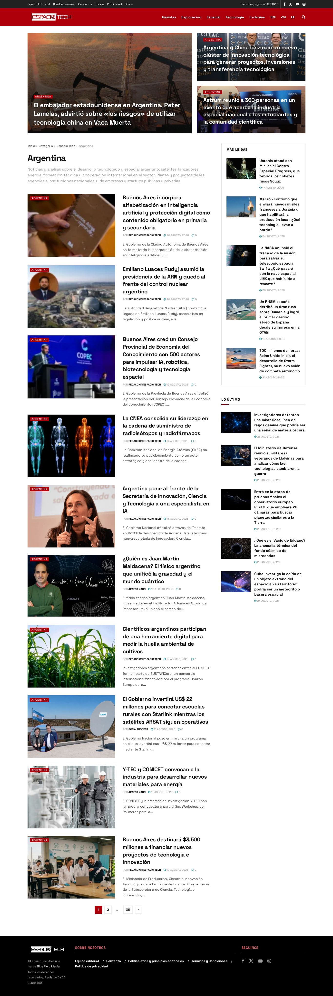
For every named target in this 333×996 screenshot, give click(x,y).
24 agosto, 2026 (88, 132)
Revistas (169, 17)
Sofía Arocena (138, 729)
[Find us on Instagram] (304, 4)
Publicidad (114, 4)
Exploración (191, 17)
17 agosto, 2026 (273, 187)
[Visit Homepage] (52, 17)
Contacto (85, 4)
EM (273, 17)
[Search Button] (303, 17)
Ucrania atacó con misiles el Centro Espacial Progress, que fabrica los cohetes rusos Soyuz (279, 170)
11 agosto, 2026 (164, 729)
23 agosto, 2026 (217, 79)
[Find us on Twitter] (290, 4)
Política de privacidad (91, 966)
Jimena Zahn (137, 589)
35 (128, 910)
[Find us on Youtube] (297, 4)
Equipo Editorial (39, 4)
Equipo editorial (87, 961)
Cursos (99, 4)
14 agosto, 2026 (177, 441)
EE (293, 17)
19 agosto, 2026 (177, 384)
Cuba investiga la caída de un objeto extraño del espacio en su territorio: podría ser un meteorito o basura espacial (278, 584)
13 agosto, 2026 (177, 518)
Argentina (43, 96)
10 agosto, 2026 (177, 869)
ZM (283, 17)
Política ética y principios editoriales (156, 961)
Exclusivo (257, 17)
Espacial (213, 17)
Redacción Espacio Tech (55, 132)
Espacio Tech (66, 146)
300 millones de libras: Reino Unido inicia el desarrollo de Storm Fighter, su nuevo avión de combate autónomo (279, 360)
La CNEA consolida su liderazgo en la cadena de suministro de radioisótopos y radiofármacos (165, 426)
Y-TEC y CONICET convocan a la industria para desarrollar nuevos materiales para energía (165, 777)
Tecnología (235, 17)
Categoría (46, 146)
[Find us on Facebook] (284, 4)
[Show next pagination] (138, 910)
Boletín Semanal (64, 4)
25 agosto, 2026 (268, 436)
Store (129, 4)
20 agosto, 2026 (217, 132)
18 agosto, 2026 (273, 339)
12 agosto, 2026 (161, 589)
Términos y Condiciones (209, 961)
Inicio (31, 146)
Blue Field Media (48, 966)
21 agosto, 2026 (273, 377)
